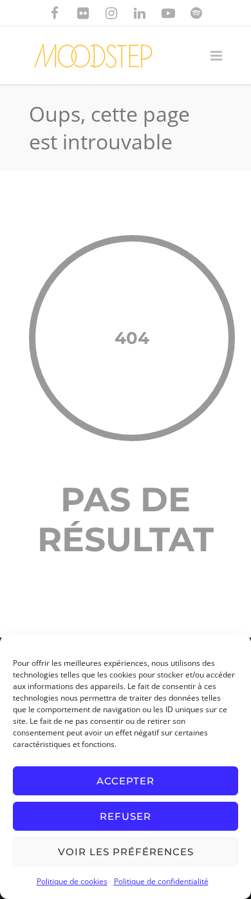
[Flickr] (83, 13)
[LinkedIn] (140, 13)
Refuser (125, 816)
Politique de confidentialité (161, 881)
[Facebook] (55, 13)
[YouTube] (168, 13)
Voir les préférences (126, 852)
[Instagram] (111, 13)
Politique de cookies (72, 881)
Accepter (125, 781)
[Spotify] (196, 13)
